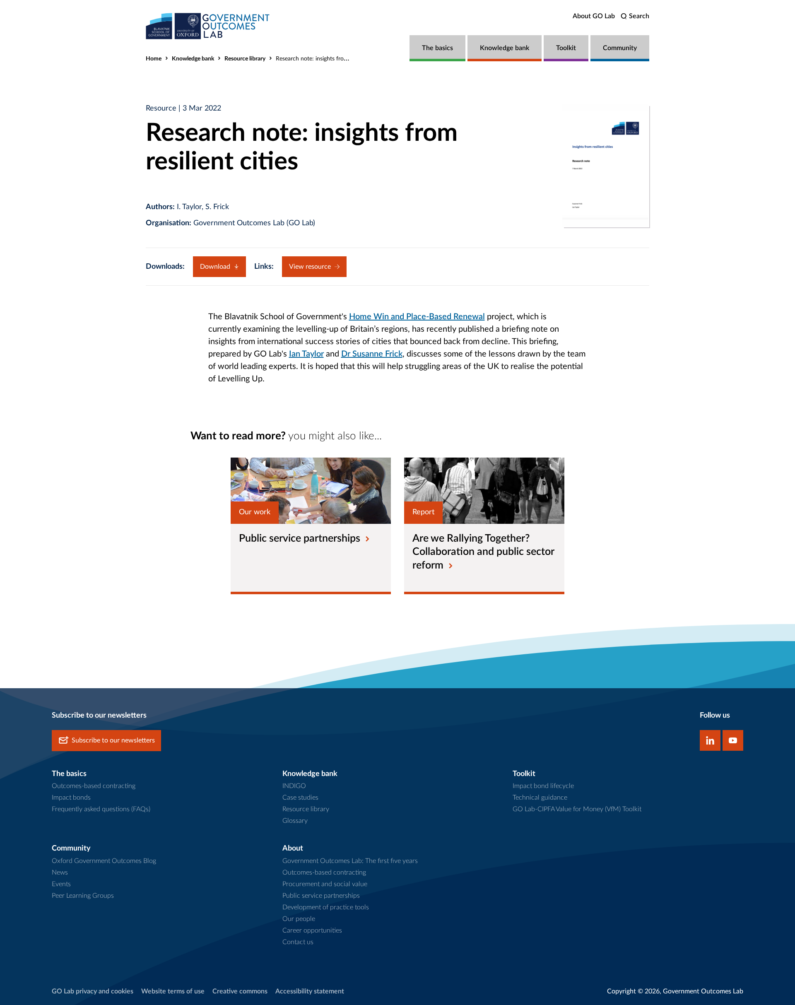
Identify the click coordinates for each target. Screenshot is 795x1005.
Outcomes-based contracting (93, 786)
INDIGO (294, 786)
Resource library (244, 59)
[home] (208, 25)
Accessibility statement (309, 991)
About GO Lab (594, 16)
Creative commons (239, 991)
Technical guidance (540, 797)
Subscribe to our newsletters (113, 740)
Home (153, 59)
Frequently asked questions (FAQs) (101, 809)
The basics (437, 48)
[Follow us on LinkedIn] (710, 740)
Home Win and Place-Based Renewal (417, 317)
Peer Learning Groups (83, 895)
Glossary (295, 820)
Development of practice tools (325, 907)
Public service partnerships (321, 895)
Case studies (300, 797)
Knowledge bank (504, 48)
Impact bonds (71, 797)
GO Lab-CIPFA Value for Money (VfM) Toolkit (577, 809)
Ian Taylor (306, 354)
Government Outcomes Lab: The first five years (350, 861)
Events (61, 884)
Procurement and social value (324, 884)
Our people (298, 919)
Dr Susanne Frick (371, 354)
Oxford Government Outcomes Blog (104, 861)
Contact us (297, 942)
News (60, 872)
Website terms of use (173, 991)
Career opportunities (312, 930)
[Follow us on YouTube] (733, 740)
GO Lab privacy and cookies (92, 991)
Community (620, 48)
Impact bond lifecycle (543, 786)
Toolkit (566, 48)
